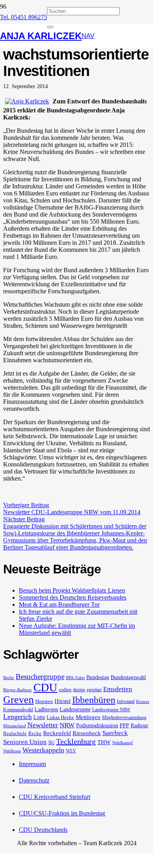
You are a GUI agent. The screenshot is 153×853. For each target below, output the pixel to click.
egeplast (94, 689)
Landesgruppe (75, 709)
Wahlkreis (12, 751)
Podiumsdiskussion (97, 725)
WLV (71, 751)
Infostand (126, 701)
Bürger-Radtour (17, 690)
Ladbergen (46, 709)
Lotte (39, 717)
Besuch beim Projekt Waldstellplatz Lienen (72, 590)
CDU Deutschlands (43, 829)
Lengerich (17, 717)
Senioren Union (25, 742)
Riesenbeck (87, 733)
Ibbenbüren (93, 699)
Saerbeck (115, 733)
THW (104, 742)
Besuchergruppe (40, 676)
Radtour (139, 725)
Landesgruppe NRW (111, 709)
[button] (88, 36)
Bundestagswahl (128, 677)
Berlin (8, 678)
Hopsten (44, 701)
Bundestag (97, 677)
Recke (35, 733)
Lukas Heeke (60, 717)
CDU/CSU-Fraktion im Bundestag (62, 813)
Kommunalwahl (18, 709)
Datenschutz (34, 780)
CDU (45, 687)
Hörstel (63, 701)
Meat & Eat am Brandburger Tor (59, 604)
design (79, 689)
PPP (124, 725)
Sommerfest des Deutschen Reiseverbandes (72, 597)
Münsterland (14, 726)
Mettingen (88, 717)
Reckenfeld (57, 733)
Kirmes (142, 701)
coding (65, 689)
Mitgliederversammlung (124, 717)
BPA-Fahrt (75, 678)
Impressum (32, 764)
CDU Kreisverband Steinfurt (54, 796)
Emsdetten (117, 689)
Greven (18, 699)
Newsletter (42, 725)
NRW (67, 725)
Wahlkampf (122, 743)
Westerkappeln (43, 750)
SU (51, 742)
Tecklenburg (76, 741)
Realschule (15, 733)
